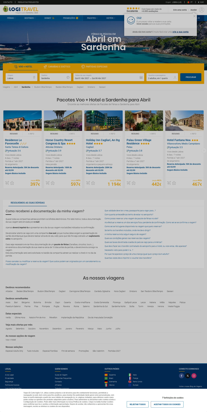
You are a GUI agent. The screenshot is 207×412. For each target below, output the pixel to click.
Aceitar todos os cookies (167, 404)
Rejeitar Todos (138, 404)
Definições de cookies (173, 398)
